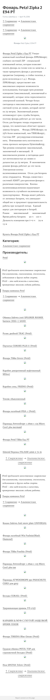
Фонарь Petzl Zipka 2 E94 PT (17, 53)
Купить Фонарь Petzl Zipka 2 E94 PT (21, 234)
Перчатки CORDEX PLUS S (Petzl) (20, 345)
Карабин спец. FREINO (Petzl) (18, 386)
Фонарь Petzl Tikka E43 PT (16, 439)
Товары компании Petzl (13, 290)
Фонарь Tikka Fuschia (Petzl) (17, 551)
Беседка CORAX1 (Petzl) (15, 595)
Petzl (5, 257)
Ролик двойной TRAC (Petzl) (17, 333)
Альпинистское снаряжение (16, 245)
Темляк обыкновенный (14, 398)
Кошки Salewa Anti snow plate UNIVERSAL (25, 523)
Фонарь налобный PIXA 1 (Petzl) (19, 411)
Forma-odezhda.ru (10, 17)
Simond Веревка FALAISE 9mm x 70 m (22, 452)
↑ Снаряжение (10, 21)
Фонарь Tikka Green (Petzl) (17, 358)
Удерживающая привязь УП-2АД (19, 608)
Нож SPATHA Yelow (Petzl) (17, 665)
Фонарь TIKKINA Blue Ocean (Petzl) (21, 636)
